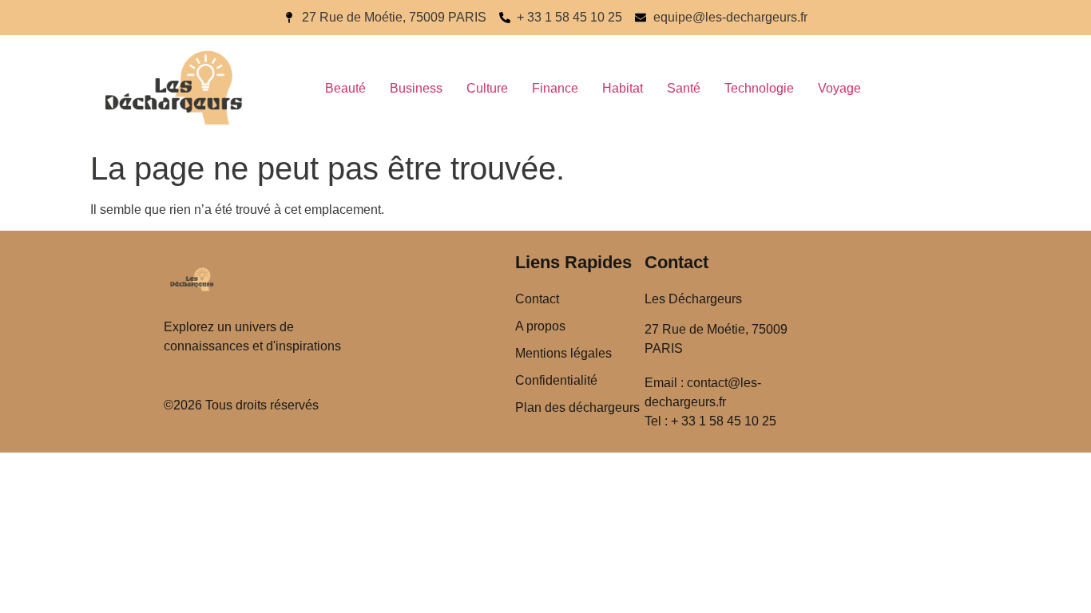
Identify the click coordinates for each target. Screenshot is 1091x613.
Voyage (839, 88)
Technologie (759, 88)
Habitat (622, 88)
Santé (683, 88)
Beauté (345, 88)
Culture (487, 88)
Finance (555, 88)
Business (416, 88)
